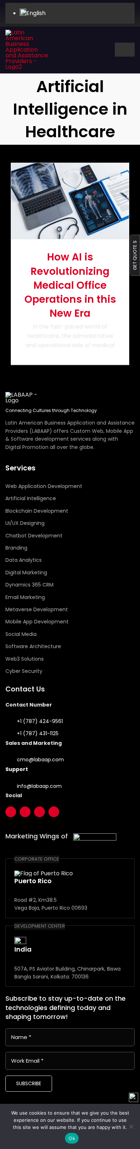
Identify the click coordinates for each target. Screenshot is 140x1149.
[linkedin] (53, 811)
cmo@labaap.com (40, 759)
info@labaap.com (39, 786)
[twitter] (10, 811)
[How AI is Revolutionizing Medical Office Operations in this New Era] (70, 201)
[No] (131, 1126)
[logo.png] (94, 836)
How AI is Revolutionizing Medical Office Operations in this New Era (70, 285)
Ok (72, 1138)
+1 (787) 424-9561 (40, 721)
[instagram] (39, 811)
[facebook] (25, 811)
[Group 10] (26, 32)
